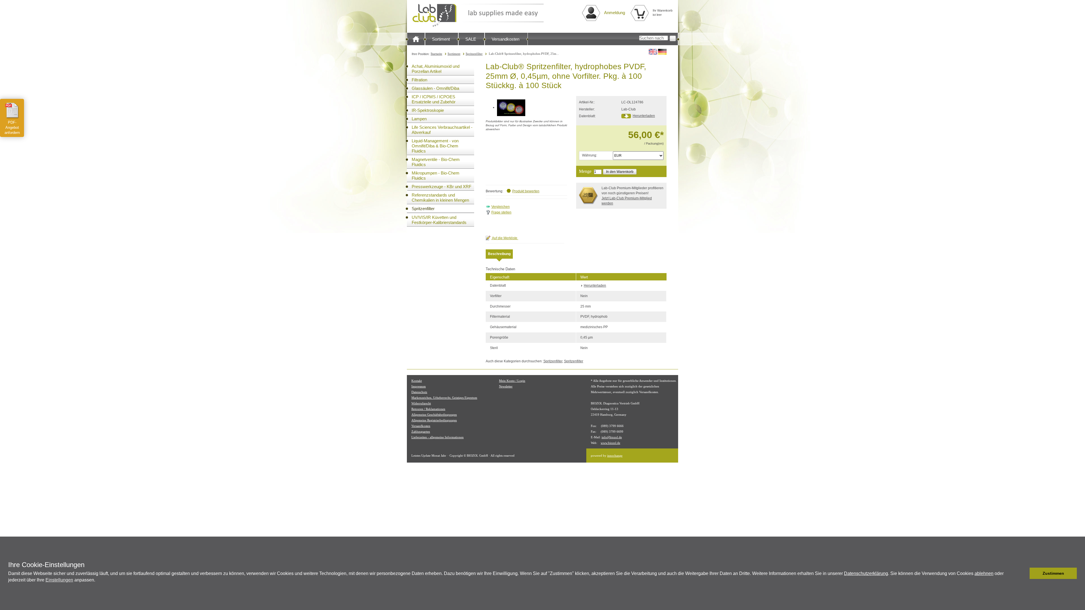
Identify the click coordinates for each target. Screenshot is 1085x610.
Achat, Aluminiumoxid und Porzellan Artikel (435, 69)
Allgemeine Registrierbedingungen (434, 420)
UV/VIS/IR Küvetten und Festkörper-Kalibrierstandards (439, 220)
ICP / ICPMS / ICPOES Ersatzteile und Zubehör (433, 99)
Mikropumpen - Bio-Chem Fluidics (435, 175)
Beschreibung (499, 254)
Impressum (418, 386)
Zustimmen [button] (1053, 573)
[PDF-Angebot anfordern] (12, 110)
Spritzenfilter (474, 53)
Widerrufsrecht (421, 403)
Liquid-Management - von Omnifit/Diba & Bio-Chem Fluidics (435, 145)
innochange (614, 455)
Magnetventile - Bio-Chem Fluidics (436, 162)
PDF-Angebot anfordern (12, 127)
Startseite (436, 53)
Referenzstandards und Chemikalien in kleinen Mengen (440, 197)
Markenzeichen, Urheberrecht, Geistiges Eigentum (444, 397)
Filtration (419, 79)
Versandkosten (505, 39)
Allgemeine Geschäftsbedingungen (434, 414)
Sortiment (441, 39)
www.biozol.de (610, 443)
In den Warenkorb (619, 172)
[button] (1024, 573)
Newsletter (506, 386)
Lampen (419, 118)
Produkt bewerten (525, 191)
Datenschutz (419, 392)
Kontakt (416, 380)
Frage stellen (501, 212)
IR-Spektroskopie (428, 110)
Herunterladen (644, 116)
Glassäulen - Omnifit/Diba (435, 88)
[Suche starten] (673, 38)
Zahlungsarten (420, 431)
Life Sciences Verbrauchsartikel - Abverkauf (442, 130)
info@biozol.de (612, 437)
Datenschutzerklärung (866, 573)
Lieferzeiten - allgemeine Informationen (437, 437)
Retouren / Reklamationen (428, 409)
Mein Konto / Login (512, 380)
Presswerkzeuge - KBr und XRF (441, 186)
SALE (470, 39)
